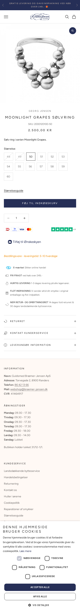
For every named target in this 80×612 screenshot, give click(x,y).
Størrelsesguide (13, 190)
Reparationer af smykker (18, 509)
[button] (40, 605)
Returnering (11, 483)
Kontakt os (10, 490)
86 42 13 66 (22, 385)
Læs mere (25, 551)
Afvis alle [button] (40, 596)
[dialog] (40, 566)
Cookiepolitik (12, 502)
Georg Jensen (40, 111)
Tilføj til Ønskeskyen (27, 242)
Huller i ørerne (12, 496)
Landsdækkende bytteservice (22, 471)
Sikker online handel (29, 267)
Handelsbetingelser (16, 477)
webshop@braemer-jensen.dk (29, 389)
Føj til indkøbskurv (40, 203)
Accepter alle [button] (40, 587)
